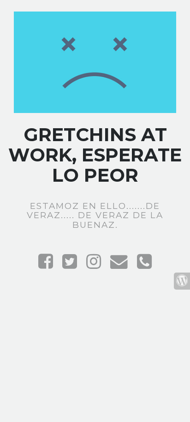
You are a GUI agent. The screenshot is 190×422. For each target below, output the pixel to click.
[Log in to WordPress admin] (182, 281)
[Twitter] (70, 265)
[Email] (119, 265)
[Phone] (144, 265)
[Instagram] (94, 265)
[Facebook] (46, 265)
